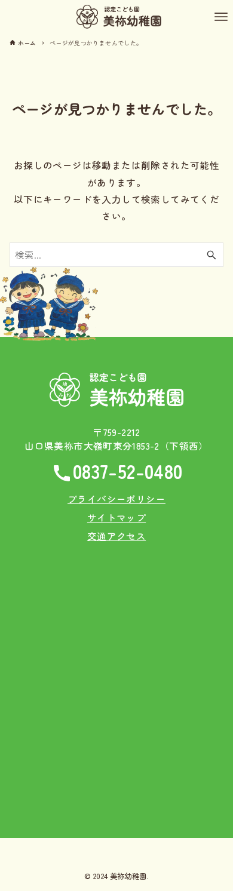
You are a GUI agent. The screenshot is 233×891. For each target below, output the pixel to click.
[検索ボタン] (211, 254)
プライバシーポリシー (116, 498)
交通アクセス (116, 535)
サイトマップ (116, 517)
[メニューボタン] (221, 17)
